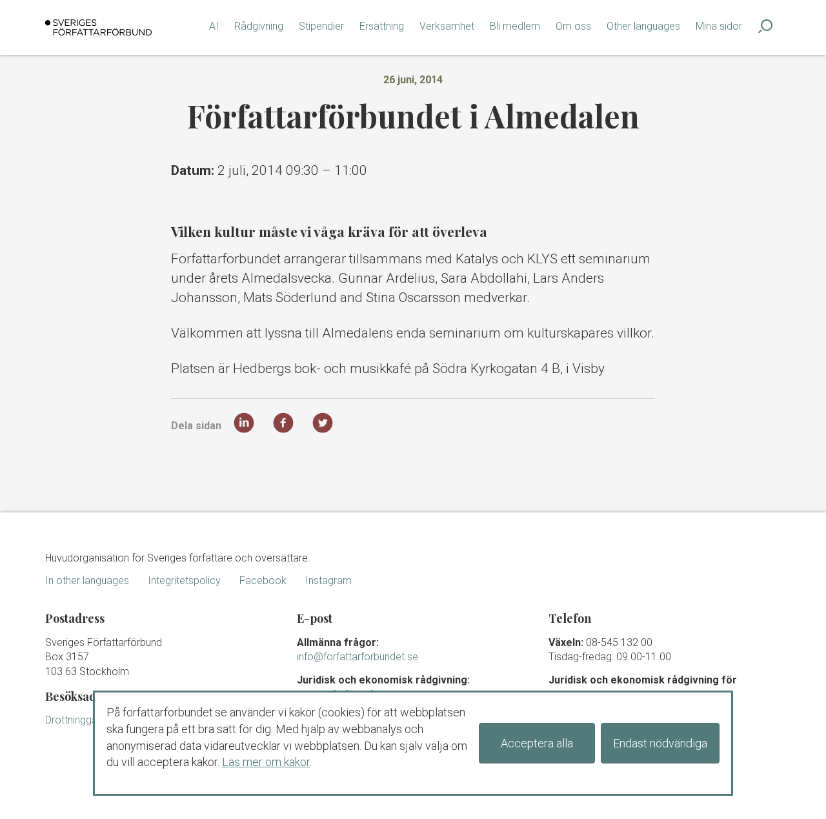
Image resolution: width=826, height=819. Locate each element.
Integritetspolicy (184, 580)
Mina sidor (719, 26)
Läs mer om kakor (266, 762)
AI (214, 26)
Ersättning (381, 26)
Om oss (573, 26)
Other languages (643, 26)
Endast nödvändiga (660, 743)
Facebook (263, 580)
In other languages (87, 580)
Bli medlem (515, 26)
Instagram (328, 580)
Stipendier (321, 26)
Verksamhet (446, 26)
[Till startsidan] (98, 27)
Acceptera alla (537, 743)
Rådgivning (258, 26)
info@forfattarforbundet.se (357, 657)
